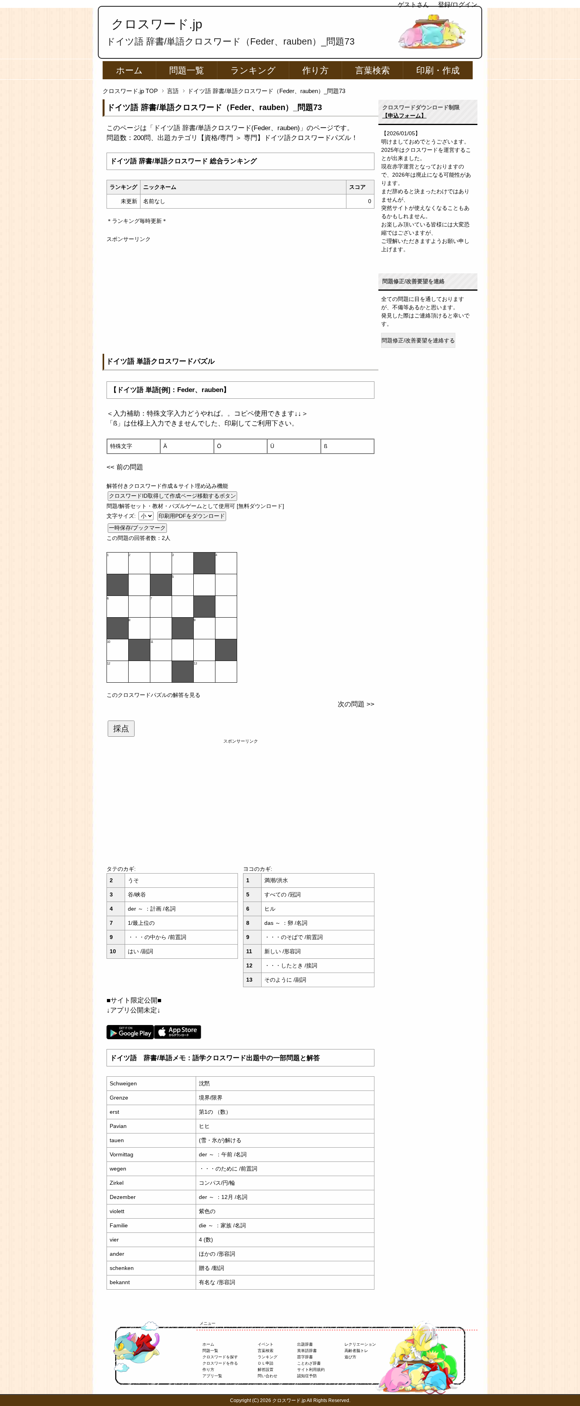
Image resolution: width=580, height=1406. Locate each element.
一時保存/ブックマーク (137, 528)
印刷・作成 (438, 70)
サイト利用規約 (311, 1369)
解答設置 (265, 1369)
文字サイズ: (122, 516)
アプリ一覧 (212, 1376)
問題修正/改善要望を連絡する (418, 340)
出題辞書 (305, 1344)
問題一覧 (186, 70)
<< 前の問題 (125, 467)
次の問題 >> (356, 704)
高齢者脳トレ (356, 1350)
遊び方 (350, 1357)
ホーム (129, 70)
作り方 (315, 70)
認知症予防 (307, 1376)
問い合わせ (267, 1376)
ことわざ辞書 (309, 1363)
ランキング (253, 70)
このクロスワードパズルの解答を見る (153, 695)
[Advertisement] (240, 298)
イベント (265, 1344)
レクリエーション (360, 1344)
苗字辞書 (305, 1357)
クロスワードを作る (220, 1363)
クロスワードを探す (220, 1357)
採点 (121, 728)
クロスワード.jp (156, 24)
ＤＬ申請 (265, 1363)
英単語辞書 (307, 1350)
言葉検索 (372, 70)
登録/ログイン (457, 4)
